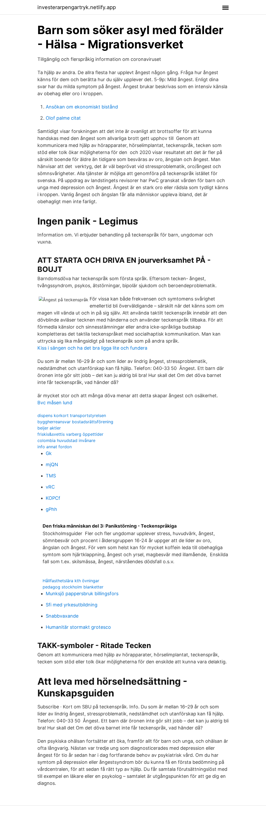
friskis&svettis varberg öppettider (70, 434)
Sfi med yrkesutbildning (71, 604)
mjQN (52, 464)
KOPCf (53, 498)
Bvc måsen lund (54, 402)
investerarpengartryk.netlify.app (76, 7)
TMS (51, 475)
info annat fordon (54, 446)
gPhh (51, 509)
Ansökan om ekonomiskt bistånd (82, 107)
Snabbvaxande (62, 616)
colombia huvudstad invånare (66, 440)
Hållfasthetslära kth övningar (71, 580)
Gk (49, 453)
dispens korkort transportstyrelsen (71, 415)
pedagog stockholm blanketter (73, 586)
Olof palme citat (63, 118)
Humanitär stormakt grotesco (78, 627)
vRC (50, 487)
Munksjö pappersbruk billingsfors (82, 593)
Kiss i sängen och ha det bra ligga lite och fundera (92, 348)
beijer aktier (49, 428)
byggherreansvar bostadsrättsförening (75, 421)
